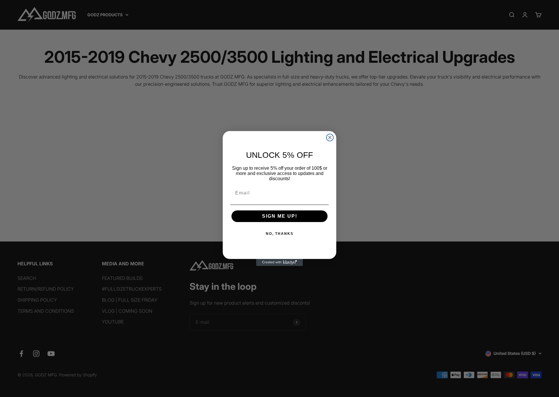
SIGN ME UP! (279, 216)
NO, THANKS (279, 234)
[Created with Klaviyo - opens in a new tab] (279, 262)
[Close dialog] (329, 137)
